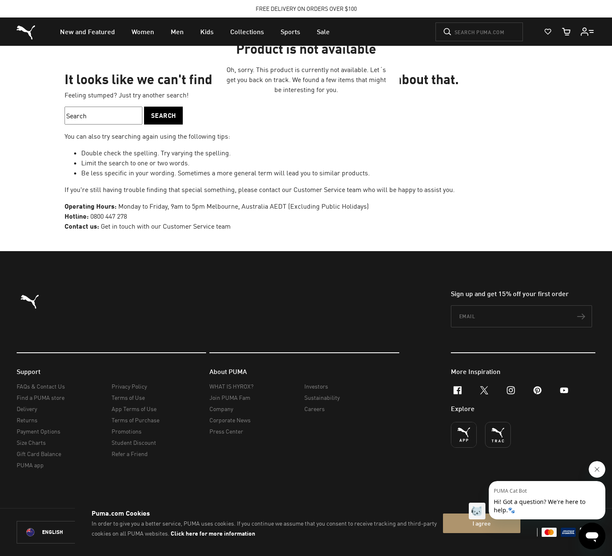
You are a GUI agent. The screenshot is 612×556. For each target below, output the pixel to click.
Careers (314, 408)
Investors (316, 386)
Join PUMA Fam (229, 397)
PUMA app (30, 465)
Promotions (127, 431)
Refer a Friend (130, 453)
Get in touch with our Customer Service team (165, 226)
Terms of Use (128, 397)
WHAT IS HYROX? (231, 386)
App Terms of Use (134, 408)
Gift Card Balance (39, 453)
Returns (27, 420)
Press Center (226, 431)
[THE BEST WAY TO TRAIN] (498, 435)
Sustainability (322, 397)
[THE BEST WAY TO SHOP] (464, 435)
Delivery (27, 408)
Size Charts (31, 442)
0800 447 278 (108, 216)
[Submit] (447, 31)
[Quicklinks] (587, 32)
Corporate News (230, 420)
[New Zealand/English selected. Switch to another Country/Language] (63, 532)
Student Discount (134, 442)
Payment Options (38, 431)
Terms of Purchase (135, 420)
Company (221, 408)
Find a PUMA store (41, 397)
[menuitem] (87, 31)
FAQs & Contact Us (41, 386)
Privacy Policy (129, 386)
